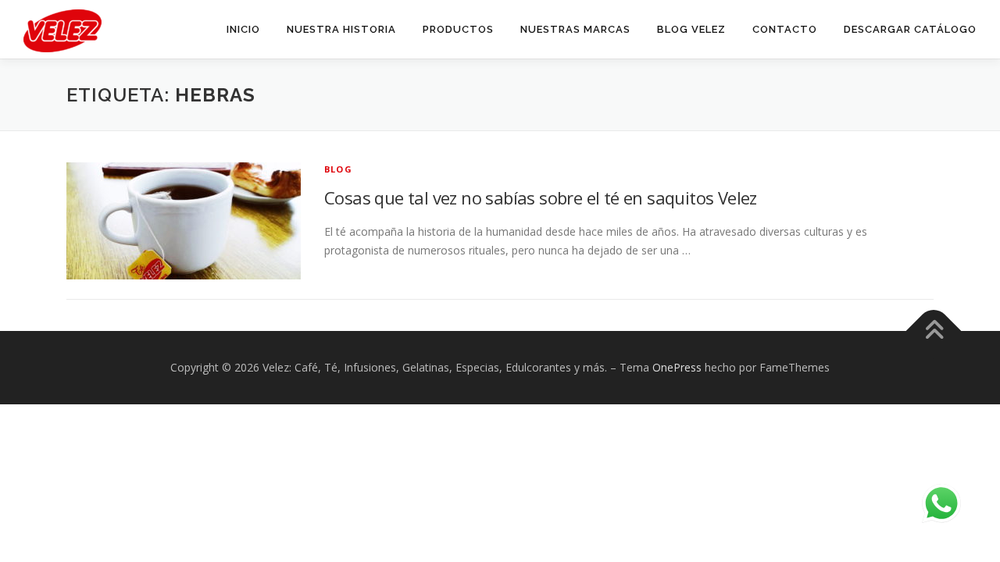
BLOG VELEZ (691, 29)
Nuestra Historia (341, 29)
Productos (458, 29)
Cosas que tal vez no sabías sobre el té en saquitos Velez (540, 197)
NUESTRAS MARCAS (575, 29)
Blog (338, 169)
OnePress (677, 367)
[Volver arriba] (934, 331)
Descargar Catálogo (910, 29)
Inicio (243, 29)
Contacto (784, 29)
